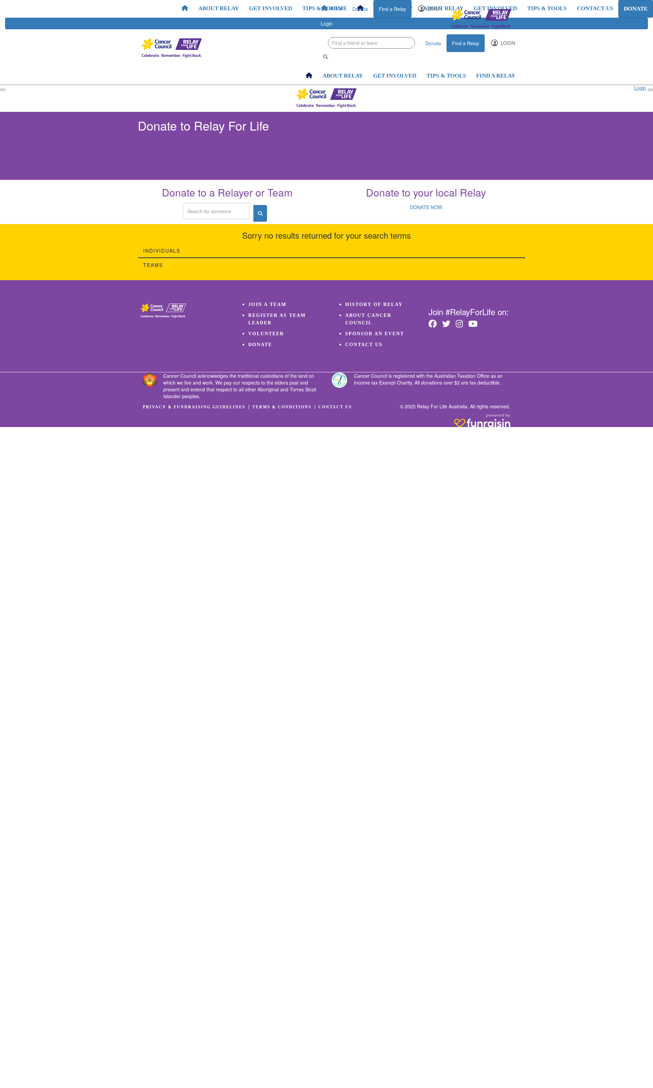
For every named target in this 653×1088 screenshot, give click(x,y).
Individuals (161, 250)
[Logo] (481, 19)
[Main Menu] (2, 90)
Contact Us (364, 344)
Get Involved (270, 8)
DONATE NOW (426, 207)
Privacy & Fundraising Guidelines (194, 407)
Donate (360, 8)
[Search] (325, 56)
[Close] (650, 90)
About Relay (218, 8)
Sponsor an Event (374, 333)
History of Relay (374, 304)
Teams (153, 264)
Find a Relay (392, 8)
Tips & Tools (322, 8)
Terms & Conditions (282, 407)
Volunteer (266, 333)
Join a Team (267, 304)
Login (434, 8)
